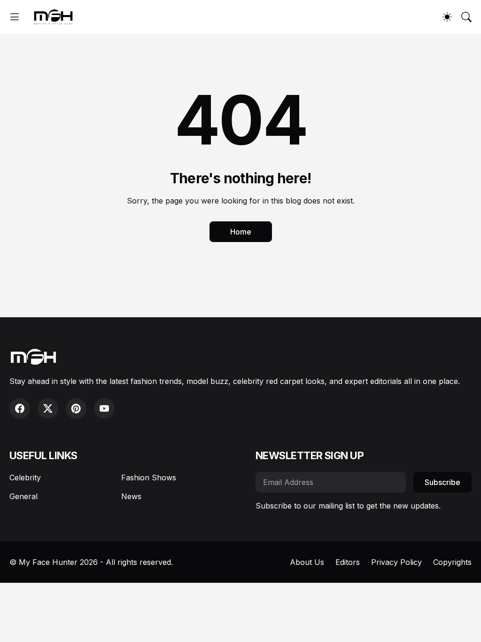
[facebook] (19, 408)
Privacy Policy (396, 562)
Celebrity (25, 477)
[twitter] (48, 408)
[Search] (466, 17)
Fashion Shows (148, 477)
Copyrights (452, 562)
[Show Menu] (14, 17)
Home (240, 231)
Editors (347, 562)
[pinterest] (76, 408)
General (23, 496)
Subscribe (442, 482)
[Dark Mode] (447, 17)
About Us (307, 562)
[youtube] (104, 408)
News (131, 496)
